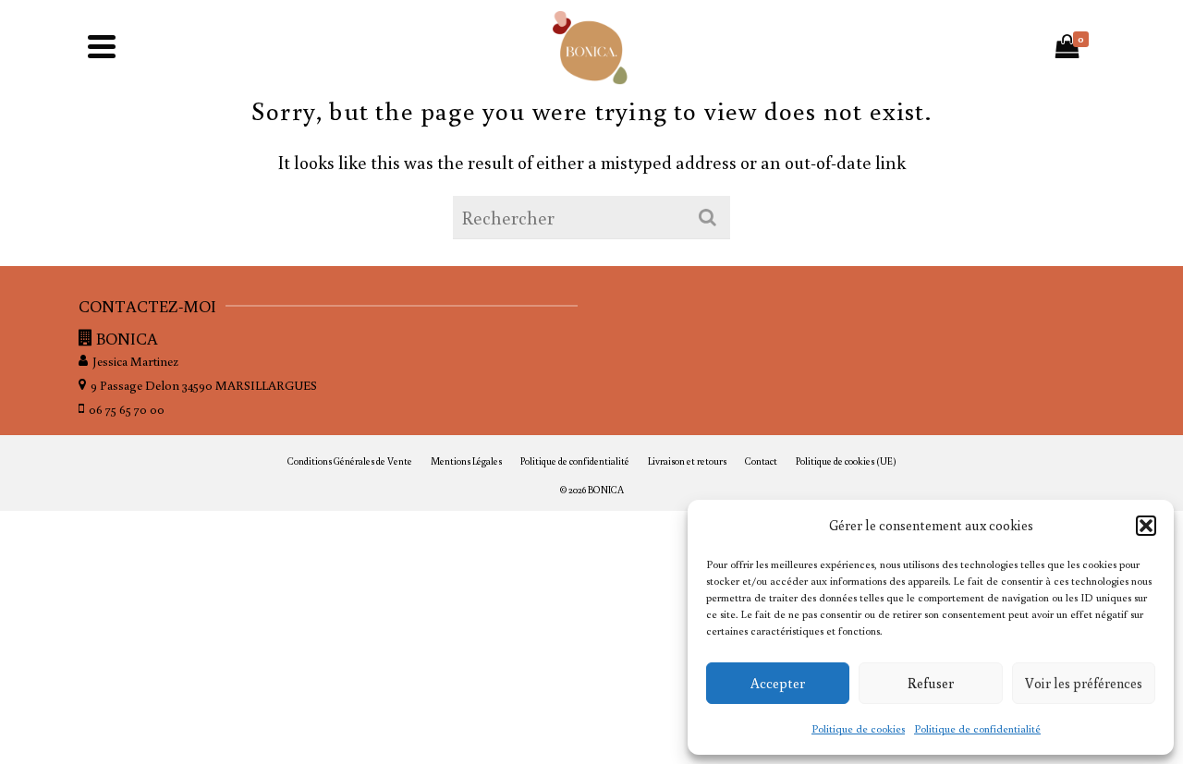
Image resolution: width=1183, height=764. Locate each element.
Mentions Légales (466, 461)
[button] (1146, 525)
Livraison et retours (687, 461)
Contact (761, 461)
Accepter (777, 683)
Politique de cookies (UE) (846, 461)
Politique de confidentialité (977, 728)
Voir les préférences (1083, 683)
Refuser (931, 683)
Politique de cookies (858, 728)
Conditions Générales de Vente (349, 461)
